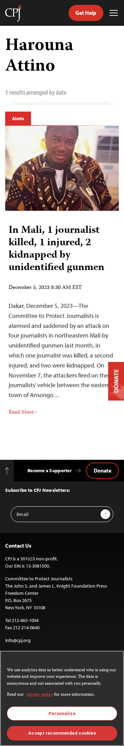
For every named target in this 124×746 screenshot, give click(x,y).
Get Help (85, 12)
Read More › (23, 412)
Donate (102, 470)
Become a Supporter (50, 470)
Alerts (18, 118)
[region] (62, 698)
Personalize (62, 713)
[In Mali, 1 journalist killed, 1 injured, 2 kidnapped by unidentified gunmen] (62, 168)
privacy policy (40, 694)
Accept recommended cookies (61, 733)
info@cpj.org (18, 640)
